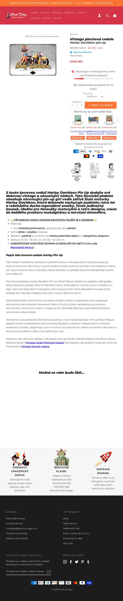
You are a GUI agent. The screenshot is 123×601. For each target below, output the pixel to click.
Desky (34, 12)
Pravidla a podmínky (16, 533)
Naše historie (70, 523)
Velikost (88, 93)
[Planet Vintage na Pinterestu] (82, 562)
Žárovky (70, 12)
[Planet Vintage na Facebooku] (71, 562)
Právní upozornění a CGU (76, 533)
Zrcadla (57, 12)
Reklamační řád (71, 528)
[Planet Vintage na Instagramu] (65, 562)
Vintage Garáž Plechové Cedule (44, 342)
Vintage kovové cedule (35, 346)
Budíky (46, 18)
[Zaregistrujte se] (49, 572)
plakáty (45, 12)
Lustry (81, 12)
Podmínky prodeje (72, 538)
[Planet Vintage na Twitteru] (76, 562)
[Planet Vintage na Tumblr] (88, 562)
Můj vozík (68, 543)
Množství (77, 102)
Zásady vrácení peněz (17, 538)
